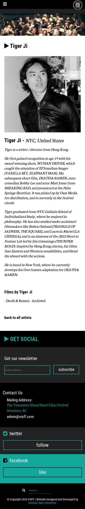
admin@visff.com (20, 416)
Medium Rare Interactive (42, 502)
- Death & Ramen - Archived (24, 300)
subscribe (66, 369)
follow (42, 445)
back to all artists (18, 317)
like (42, 472)
